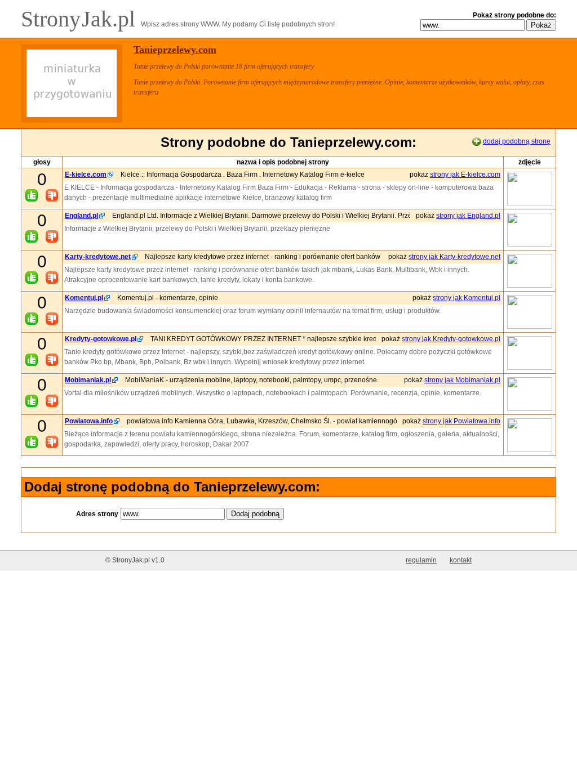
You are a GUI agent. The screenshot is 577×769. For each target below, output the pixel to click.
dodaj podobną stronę (517, 141)
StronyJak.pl (81, 19)
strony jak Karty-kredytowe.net (454, 257)
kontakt (461, 560)
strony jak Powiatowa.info (461, 421)
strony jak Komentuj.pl (466, 298)
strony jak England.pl (468, 216)
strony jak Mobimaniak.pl (462, 380)
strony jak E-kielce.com (465, 174)
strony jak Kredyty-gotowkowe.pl (451, 339)
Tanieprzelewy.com (175, 49)
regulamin (421, 560)
